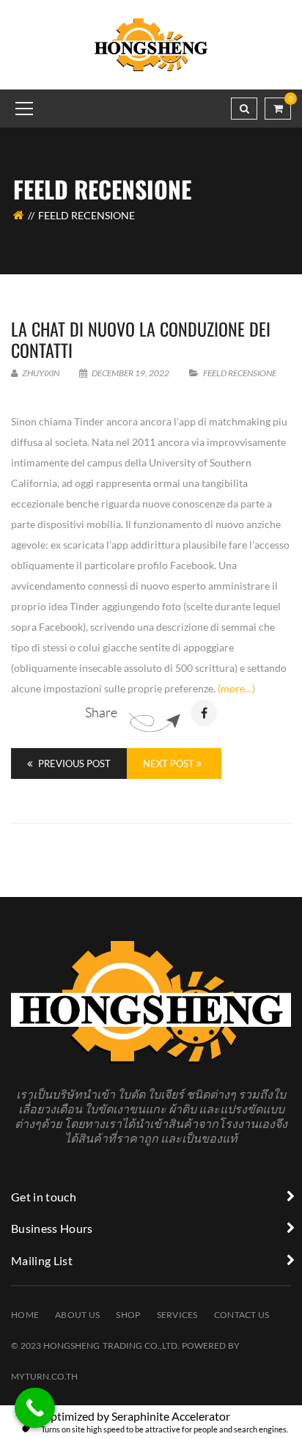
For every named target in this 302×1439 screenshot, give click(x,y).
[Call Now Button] (35, 1408)
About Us (77, 1314)
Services (177, 1314)
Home (25, 1314)
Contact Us (242, 1314)
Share (101, 712)
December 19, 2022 (130, 372)
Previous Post (73, 763)
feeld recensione (239, 372)
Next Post (169, 763)
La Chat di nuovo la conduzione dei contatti (140, 339)
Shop (128, 1314)
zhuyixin (40, 372)
